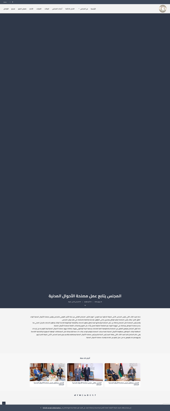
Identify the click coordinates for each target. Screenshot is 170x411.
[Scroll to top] (4, 403)
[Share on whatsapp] (82, 395)
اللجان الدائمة (69, 8)
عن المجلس (84, 8)
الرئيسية (93, 8)
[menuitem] (10, 2)
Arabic (5, 2)
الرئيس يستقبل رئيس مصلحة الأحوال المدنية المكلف (124, 383)
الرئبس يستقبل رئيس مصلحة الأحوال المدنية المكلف (49, 383)
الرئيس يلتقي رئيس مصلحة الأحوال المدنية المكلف (86, 383)
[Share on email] (75, 395)
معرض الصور (22, 8)
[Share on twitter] (93, 395)
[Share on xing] (77, 395)
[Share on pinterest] (87, 395)
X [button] (40, 408)
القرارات (38, 8)
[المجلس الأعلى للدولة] (162, 8)
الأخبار (31, 8)
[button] (122, 372)
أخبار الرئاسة (87, 302)
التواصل (6, 8)
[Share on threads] (90, 395)
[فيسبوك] (10, 2)
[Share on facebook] (95, 395)
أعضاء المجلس (57, 8)
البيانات (47, 8)
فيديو (13, 8)
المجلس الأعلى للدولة (73, 302)
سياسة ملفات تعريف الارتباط (52, 407)
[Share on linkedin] (85, 395)
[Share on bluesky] (80, 395)
